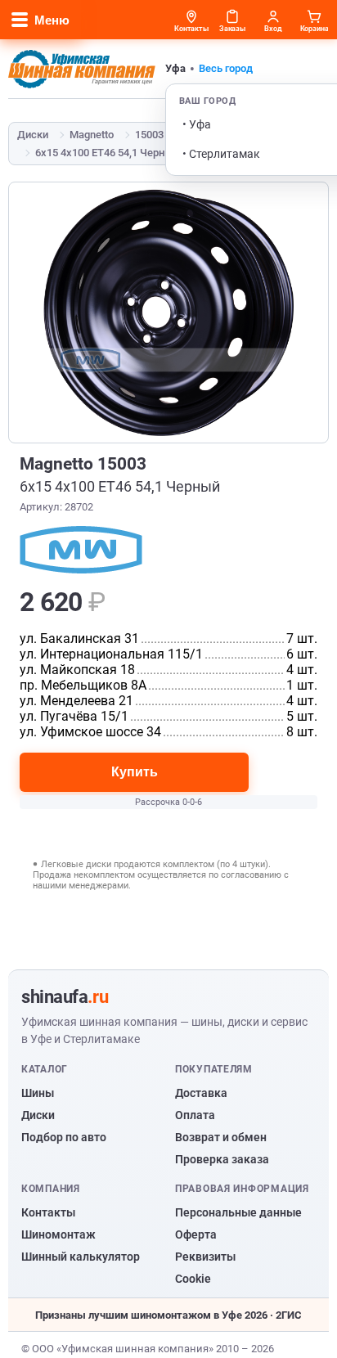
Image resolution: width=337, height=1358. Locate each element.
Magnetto (92, 134)
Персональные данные (238, 1212)
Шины (37, 1092)
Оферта (196, 1234)
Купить (134, 772)
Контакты (48, 1212)
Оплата (195, 1115)
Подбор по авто (63, 1137)
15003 (149, 134)
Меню (52, 20)
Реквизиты (205, 1256)
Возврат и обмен (221, 1137)
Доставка (201, 1092)
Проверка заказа (222, 1159)
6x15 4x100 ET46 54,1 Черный (106, 152)
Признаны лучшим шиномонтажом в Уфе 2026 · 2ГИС (168, 1315)
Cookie (193, 1278)
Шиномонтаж (58, 1234)
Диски (32, 134)
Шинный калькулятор (80, 1256)
